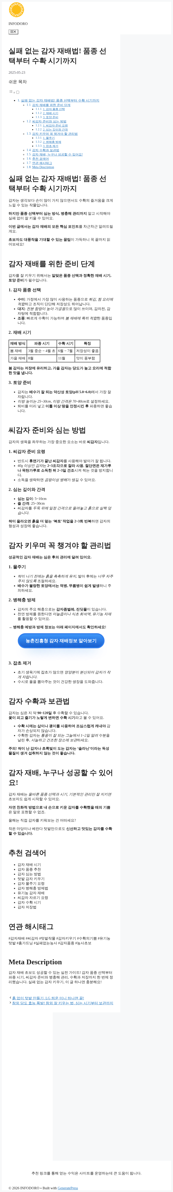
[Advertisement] (27, 1086)
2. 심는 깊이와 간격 (55, 129)
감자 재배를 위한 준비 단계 (51, 105)
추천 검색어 (40, 158)
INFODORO (18, 24)
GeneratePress (68, 1188)
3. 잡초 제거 (50, 146)
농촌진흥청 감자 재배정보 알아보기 (61, 640)
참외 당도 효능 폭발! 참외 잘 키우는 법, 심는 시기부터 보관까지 (62, 1003)
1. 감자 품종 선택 (54, 109)
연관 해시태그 (42, 163)
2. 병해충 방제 (52, 142)
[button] (14, 92)
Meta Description (43, 167)
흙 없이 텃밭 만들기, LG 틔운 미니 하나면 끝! (48, 998)
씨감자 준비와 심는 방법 (49, 121)
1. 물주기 (49, 138)
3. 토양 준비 (50, 117)
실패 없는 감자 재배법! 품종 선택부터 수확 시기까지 (60, 100)
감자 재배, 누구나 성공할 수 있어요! (57, 154)
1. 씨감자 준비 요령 (55, 125)
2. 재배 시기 (50, 113)
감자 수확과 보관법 (45, 150)
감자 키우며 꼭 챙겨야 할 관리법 (55, 134)
